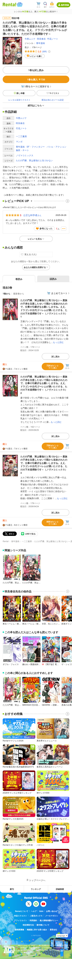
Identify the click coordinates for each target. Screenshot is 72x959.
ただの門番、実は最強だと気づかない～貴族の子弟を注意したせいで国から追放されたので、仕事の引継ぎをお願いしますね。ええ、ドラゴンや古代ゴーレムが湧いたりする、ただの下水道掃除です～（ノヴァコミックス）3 (43, 464)
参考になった (46, 228)
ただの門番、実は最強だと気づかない (34, 160)
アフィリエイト (20, 920)
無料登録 (65, 4)
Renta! (6, 541)
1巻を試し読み (36, 70)
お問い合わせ (51, 911)
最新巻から (18, 293)
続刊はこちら (35, 105)
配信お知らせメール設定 (53, 99)
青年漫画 (40, 43)
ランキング (36, 888)
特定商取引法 (28, 925)
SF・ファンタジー (36, 146)
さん (32, 215)
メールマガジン (51, 915)
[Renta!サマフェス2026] (19, 4)
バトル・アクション (56, 146)
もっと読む (58, 342)
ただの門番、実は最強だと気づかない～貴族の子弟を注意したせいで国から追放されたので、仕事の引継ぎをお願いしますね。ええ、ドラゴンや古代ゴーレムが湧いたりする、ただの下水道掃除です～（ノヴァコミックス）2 (43, 385)
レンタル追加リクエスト (19, 99)
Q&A (41, 911)
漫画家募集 (19, 929)
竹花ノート (52, 38)
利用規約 (33, 920)
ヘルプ (34, 911)
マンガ (19, 141)
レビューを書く (36, 56)
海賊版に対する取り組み (37, 929)
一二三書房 (21, 136)
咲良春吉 (41, 38)
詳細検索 (60, 888)
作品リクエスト (20, 915)
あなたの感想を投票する (35, 267)
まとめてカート (59, 293)
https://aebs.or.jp (24, 955)
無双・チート (22, 150)
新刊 (12, 888)
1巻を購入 (36, 79)
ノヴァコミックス (24, 155)
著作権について (43, 925)
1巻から (6, 293)
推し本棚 (20, 93)
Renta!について (21, 911)
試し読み (56, 356)
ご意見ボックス (36, 915)
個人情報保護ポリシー (49, 920)
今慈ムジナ (30, 38)
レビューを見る (35, 238)
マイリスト (54, 93)
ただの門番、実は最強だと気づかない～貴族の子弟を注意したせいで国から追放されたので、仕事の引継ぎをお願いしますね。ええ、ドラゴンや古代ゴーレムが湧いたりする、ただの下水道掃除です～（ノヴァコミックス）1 (43, 308)
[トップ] (9, 4)
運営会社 (53, 929)
